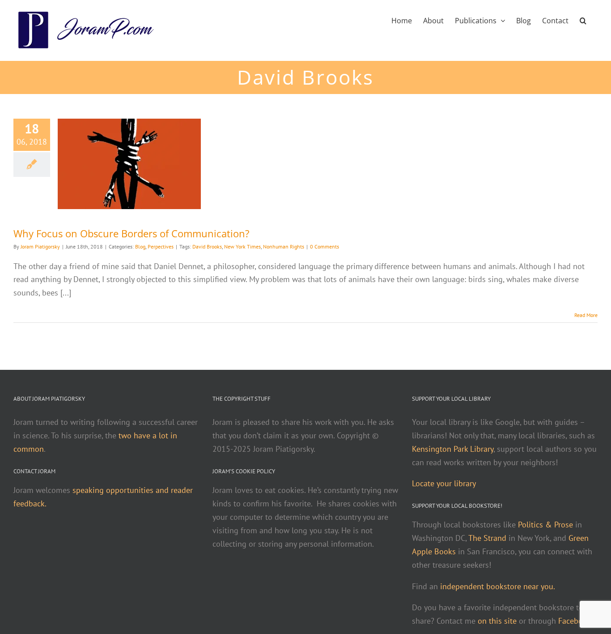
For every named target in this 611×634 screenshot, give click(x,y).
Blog (140, 246)
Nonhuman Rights (283, 246)
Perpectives (161, 246)
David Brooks (207, 246)
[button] (583, 19)
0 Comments (324, 246)
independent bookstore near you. (497, 586)
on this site (497, 621)
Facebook (574, 621)
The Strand (487, 538)
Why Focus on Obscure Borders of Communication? (131, 233)
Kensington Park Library (452, 449)
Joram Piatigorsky (40, 246)
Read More (586, 315)
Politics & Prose (545, 524)
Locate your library (444, 483)
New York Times (242, 246)
